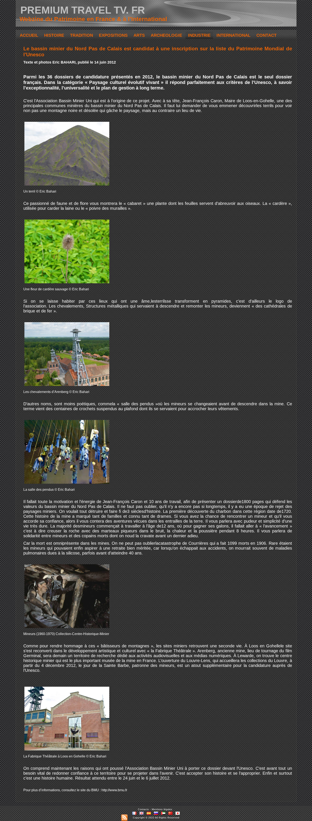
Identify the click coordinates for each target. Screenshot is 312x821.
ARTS (139, 35)
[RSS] (124, 817)
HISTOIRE (54, 35)
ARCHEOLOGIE (166, 35)
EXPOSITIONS (113, 35)
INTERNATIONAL (233, 35)
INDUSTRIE (199, 35)
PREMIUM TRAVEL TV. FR (82, 10)
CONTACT (266, 35)
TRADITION (81, 35)
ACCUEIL (29, 35)
